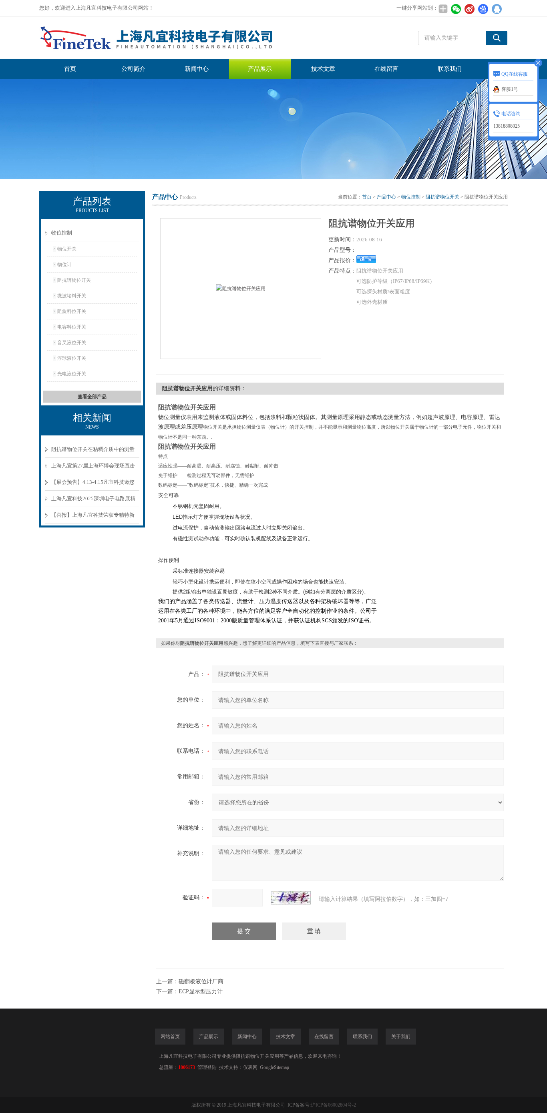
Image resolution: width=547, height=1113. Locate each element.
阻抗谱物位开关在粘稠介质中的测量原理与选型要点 (93, 452)
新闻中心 (197, 69)
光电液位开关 (71, 374)
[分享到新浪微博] (469, 8)
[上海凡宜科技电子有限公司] (159, 38)
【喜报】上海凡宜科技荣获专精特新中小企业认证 (93, 517)
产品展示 (260, 69)
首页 (70, 69)
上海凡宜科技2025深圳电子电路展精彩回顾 (93, 501)
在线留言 (386, 69)
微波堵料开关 (71, 296)
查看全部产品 (92, 396)
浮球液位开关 (71, 358)
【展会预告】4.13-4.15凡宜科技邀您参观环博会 (93, 485)
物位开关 (66, 249)
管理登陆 (207, 1067)
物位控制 (61, 233)
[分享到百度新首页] (483, 8)
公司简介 (133, 69)
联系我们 (450, 69)
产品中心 (386, 197)
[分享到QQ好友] (496, 8)
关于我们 (400, 1036)
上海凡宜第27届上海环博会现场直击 (93, 466)
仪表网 (250, 1067)
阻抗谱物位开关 (74, 280)
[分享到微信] (455, 8)
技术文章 (323, 69)
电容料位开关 (71, 327)
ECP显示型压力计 (201, 992)
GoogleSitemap (274, 1067)
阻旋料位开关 (71, 311)
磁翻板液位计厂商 (201, 982)
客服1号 (509, 89)
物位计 (64, 264)
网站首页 (170, 1036)
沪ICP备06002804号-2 (333, 1105)
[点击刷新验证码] (291, 897)
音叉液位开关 (71, 342)
